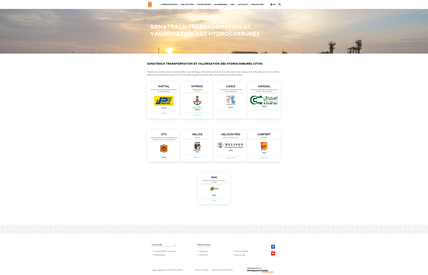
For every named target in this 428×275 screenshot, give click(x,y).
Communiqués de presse (165, 251)
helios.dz (197, 157)
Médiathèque (159, 255)
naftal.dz (164, 113)
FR (274, 4)
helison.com (230, 158)
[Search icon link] (280, 4)
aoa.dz (214, 200)
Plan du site (240, 255)
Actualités (157, 245)
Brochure (204, 255)
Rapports (204, 251)
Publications (203, 245)
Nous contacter (241, 251)
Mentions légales (201, 270)
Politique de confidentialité (222, 270)
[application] (178, 4)
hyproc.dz (197, 115)
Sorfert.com (264, 158)
